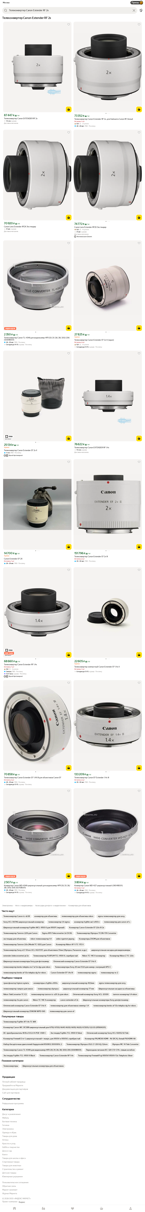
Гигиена (5, 1125)
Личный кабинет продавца (13, 1082)
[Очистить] (134, 10)
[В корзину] (69, 109)
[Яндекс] (21, 1202)
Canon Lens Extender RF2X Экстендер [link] (20, 227)
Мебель (5, 1118)
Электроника (8, 1129)
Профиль (130, 1208)
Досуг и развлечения (11, 1114)
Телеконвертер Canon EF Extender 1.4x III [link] (91, 778)
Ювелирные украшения (12, 1176)
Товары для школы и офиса (14, 1158)
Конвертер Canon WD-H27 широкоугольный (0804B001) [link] (98, 886)
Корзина (101, 1208)
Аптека (5, 1140)
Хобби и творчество (11, 1147)
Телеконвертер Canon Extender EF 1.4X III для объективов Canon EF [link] (32, 778)
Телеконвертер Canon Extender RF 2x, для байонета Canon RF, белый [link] (103, 119)
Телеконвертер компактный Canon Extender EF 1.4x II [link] (97, 667)
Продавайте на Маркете (12, 1085)
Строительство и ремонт (12, 1169)
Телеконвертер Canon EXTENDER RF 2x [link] (21, 118)
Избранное (72, 1208)
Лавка (43, 1208)
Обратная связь (9, 1186)
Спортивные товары (11, 1162)
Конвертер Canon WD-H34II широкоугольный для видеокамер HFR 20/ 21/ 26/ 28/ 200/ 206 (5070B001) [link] (37, 887)
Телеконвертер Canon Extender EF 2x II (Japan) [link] (94, 340)
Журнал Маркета (9, 1193)
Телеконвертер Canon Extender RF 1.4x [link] (20, 664)
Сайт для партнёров (11, 1093)
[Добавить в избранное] (68, 24)
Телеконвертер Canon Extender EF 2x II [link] (20, 450)
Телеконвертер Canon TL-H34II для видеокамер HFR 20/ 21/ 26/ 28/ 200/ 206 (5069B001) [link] (37, 339)
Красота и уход (8, 1143)
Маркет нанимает (9, 1190)
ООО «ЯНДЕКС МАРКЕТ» (20, 1198)
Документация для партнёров (15, 1089)
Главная (14, 1208)
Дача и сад (7, 1151)
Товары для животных (11, 1165)
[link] (17, 916)
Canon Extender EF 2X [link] (13, 559)
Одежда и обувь (9, 1133)
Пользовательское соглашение (15, 1182)
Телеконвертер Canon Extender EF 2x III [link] (91, 556)
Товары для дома (9, 1136)
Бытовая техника (9, 1122)
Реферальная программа (13, 1103)
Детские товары (9, 1173)
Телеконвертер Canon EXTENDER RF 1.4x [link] (91, 447)
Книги (5, 1154)
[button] (141, 10)
